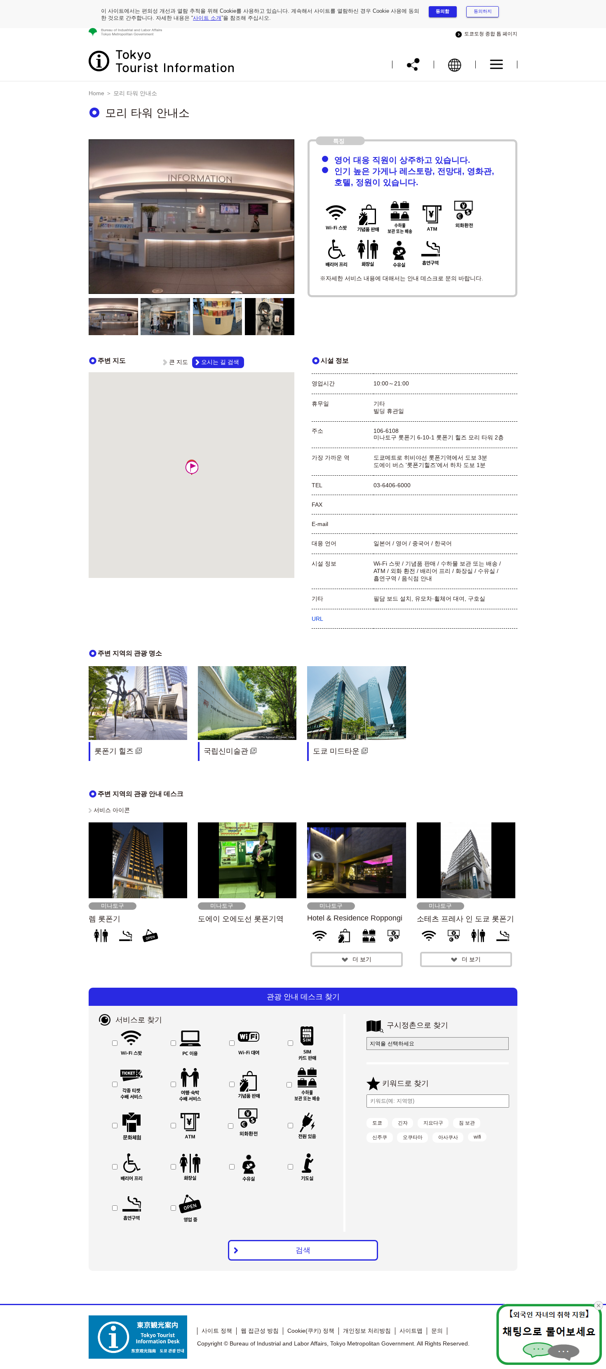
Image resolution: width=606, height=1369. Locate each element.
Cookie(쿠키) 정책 (310, 1330)
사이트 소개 (207, 18)
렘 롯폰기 (104, 919)
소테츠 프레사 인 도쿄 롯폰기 (465, 919)
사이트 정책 (217, 1330)
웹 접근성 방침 (260, 1330)
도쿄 (377, 1123)
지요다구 (433, 1123)
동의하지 (483, 11)
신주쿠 (379, 1137)
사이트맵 (411, 1330)
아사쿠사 (448, 1137)
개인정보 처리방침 (367, 1330)
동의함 (442, 11)
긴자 (403, 1123)
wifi (477, 1137)
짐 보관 (467, 1123)
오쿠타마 (413, 1137)
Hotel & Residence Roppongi (354, 918)
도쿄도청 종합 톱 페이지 (489, 34)
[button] (191, 467)
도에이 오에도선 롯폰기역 (241, 919)
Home (96, 93)
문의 (437, 1330)
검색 (303, 1250)
